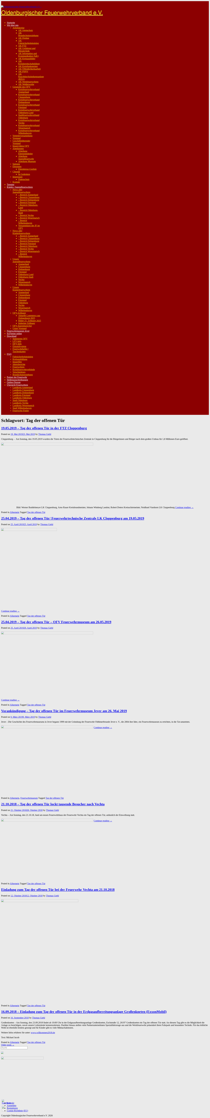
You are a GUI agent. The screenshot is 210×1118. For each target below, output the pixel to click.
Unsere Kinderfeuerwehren (21, 288)
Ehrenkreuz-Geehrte (27, 169)
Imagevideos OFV (21, 146)
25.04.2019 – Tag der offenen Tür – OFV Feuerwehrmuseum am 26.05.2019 (56, 622)
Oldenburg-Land (25, 274)
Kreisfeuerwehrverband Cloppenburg (29, 95)
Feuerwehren (18, 367)
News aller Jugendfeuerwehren (21, 190)
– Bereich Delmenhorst (28, 200)
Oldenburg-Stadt (25, 277)
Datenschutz (23, 179)
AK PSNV (23, 71)
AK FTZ (22, 46)
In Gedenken (24, 174)
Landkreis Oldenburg (22, 398)
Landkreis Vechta (20, 403)
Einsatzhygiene (19, 346)
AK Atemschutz (25, 30)
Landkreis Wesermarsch (23, 405)
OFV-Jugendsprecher (22, 326)
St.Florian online (14, 333)
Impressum (17, 177)
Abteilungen (18, 148)
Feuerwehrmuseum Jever (18, 331)
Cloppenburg (24, 267)
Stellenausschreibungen (17, 380)
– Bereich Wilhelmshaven (25, 221)
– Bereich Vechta (26, 215)
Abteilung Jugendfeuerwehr (26, 157)
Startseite (11, 22)
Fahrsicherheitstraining (23, 356)
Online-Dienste (14, 382)
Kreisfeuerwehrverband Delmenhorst (29, 100)
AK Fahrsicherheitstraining (28, 41)
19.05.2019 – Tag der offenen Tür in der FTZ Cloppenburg (44, 428)
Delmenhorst (24, 269)
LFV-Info (17, 341)
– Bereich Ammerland (28, 195)
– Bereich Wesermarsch (29, 218)
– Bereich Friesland (27, 202)
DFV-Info (17, 344)
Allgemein (14, 512)
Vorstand (17, 138)
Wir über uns (12, 25)
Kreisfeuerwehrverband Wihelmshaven (29, 131)
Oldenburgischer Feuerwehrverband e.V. (52, 12)
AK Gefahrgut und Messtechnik (26, 49)
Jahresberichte (19, 364)
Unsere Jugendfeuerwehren (21, 260)
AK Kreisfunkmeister (28, 66)
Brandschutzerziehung (23, 374)
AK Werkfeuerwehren (28, 82)
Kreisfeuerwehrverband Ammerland (29, 90)
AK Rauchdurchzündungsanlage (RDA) (31, 76)
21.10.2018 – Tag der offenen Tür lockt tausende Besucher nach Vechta (53, 804)
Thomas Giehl (44, 434)
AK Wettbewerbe (26, 84)
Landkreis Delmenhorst (23, 392)
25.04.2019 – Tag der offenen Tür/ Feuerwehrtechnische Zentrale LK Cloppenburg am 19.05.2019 (72, 518)
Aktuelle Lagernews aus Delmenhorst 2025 (29, 316)
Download (11, 336)
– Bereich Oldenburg (27, 246)
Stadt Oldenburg (20, 400)
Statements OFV (20, 338)
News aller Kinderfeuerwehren (21, 232)
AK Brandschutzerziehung (28, 34)
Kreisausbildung (20, 359)
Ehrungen (17, 166)
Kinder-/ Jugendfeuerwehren (20, 187)
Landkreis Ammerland (23, 387)
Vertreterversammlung (22, 135)
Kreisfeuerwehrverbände (24, 369)
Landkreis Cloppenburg (23, 390)
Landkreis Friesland (21, 395)
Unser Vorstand (20, 328)
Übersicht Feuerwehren (17, 385)
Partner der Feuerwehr (17, 377)
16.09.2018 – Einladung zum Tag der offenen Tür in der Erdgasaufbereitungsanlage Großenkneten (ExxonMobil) (84, 1012)
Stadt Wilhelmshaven (22, 408)
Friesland (22, 272)
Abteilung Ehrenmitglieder (25, 152)
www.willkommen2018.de (43, 1032)
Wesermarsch (24, 282)
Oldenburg (23, 302)
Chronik (16, 171)
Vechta (21, 279)
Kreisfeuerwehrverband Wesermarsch (29, 126)
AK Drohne (23, 38)
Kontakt (16, 182)
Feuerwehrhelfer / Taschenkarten (21, 350)
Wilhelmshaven (25, 284)
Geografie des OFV (21, 87)
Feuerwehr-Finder (21, 410)
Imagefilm (17, 362)
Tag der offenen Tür (36, 512)
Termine (10, 184)
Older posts (7, 1045)
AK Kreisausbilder (26, 58)
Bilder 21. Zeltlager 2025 (29, 320)
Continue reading (184, 507)
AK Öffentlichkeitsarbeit (29, 69)
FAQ (9, 354)
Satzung (16, 164)
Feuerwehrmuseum (29, 798)
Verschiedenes (19, 372)
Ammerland (23, 264)
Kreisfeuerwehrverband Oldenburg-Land (29, 111)
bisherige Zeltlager (26, 323)
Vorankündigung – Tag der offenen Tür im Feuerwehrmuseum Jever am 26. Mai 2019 (64, 711)
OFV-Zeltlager (19, 313)
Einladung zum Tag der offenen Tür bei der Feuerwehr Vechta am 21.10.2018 (58, 889)
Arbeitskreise (18, 28)
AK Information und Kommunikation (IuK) (28, 54)
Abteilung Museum (27, 161)
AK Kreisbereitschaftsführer (29, 62)
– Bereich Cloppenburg (28, 197)
